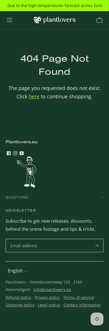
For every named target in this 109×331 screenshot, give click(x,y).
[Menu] (9, 20)
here (34, 96)
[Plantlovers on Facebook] (9, 154)
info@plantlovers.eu (52, 289)
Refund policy (18, 297)
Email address (24, 239)
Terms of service (78, 297)
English (15, 271)
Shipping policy (20, 305)
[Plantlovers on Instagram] (15, 154)
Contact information (82, 305)
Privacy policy (47, 297)
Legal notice (49, 305)
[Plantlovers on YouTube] (22, 154)
